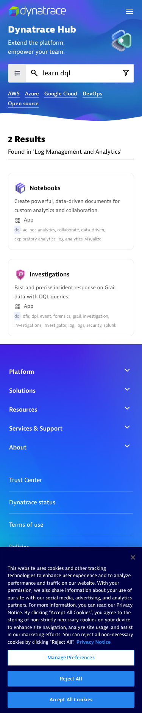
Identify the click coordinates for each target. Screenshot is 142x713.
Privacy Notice (93, 642)
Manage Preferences (70, 657)
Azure (32, 94)
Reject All (71, 679)
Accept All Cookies (71, 699)
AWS (14, 94)
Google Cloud (60, 94)
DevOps (92, 94)
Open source (23, 104)
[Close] (133, 557)
